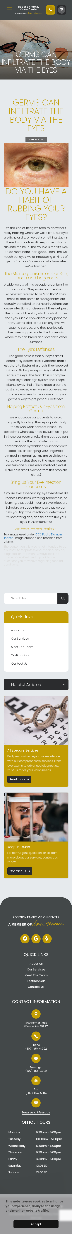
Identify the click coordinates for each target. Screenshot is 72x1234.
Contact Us (19, 663)
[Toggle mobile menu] (9, 9)
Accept (36, 1224)
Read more (17, 779)
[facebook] (25, 938)
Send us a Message (36, 1112)
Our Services (20, 638)
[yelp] (47, 938)
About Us (17, 630)
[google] (36, 938)
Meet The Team (22, 647)
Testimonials (20, 655)
